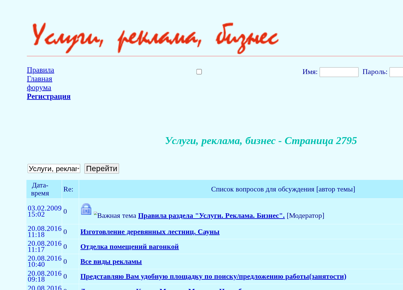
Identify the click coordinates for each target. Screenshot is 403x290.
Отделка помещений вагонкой (129, 246)
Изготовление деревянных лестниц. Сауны (150, 231)
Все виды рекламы (111, 261)
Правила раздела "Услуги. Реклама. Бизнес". (211, 215)
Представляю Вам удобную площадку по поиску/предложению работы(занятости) (213, 276)
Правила (40, 70)
